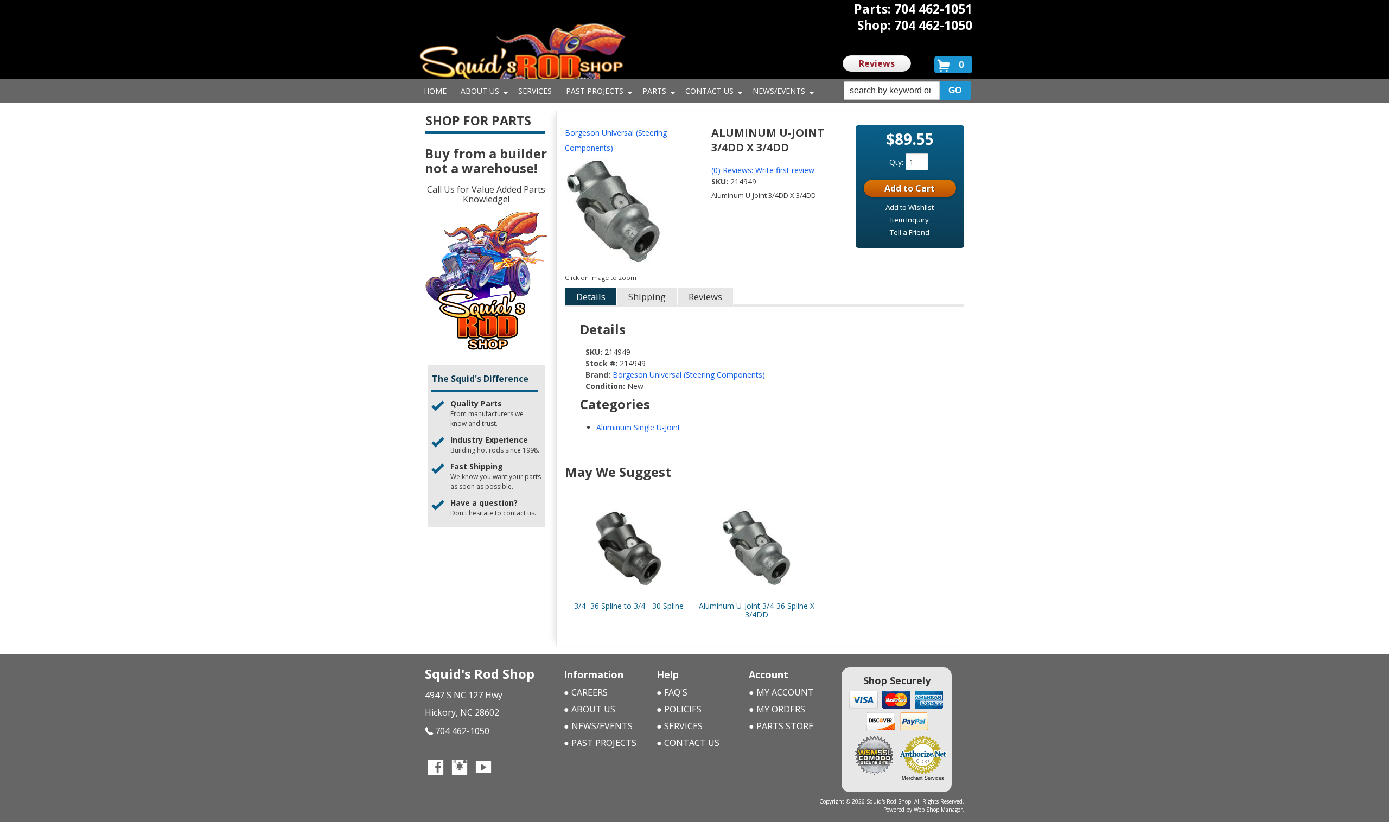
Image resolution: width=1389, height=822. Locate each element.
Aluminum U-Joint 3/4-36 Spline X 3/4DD (756, 610)
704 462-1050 (462, 731)
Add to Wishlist (909, 207)
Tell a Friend (909, 232)
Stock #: (602, 363)
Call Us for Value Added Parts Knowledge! (486, 194)
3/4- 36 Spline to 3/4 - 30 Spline (629, 606)
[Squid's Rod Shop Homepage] (522, 57)
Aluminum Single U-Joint (638, 427)
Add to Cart (909, 188)
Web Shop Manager (938, 809)
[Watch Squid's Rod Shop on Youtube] (483, 768)
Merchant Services (923, 778)
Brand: (597, 374)
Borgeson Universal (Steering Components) (616, 140)
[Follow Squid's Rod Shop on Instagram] (459, 768)
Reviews (877, 63)
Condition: (605, 386)
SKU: (720, 181)
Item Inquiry (909, 220)
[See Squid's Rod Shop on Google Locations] (507, 768)
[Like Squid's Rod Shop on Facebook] (436, 768)
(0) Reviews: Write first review (762, 170)
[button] (907, 90)
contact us (518, 513)
